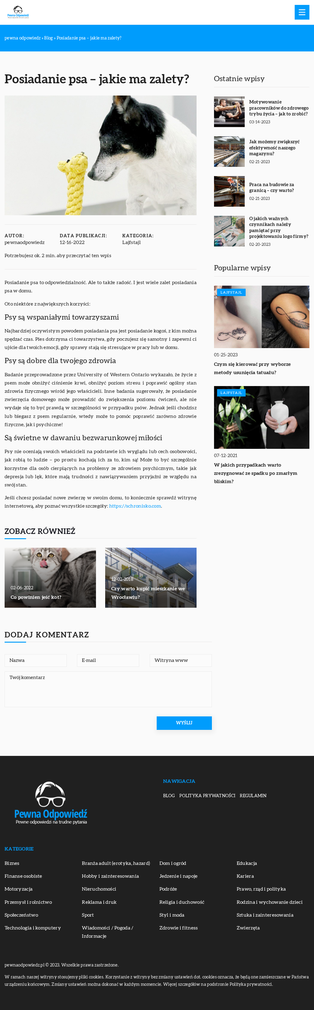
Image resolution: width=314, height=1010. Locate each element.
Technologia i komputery (33, 928)
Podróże (168, 889)
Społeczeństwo (21, 915)
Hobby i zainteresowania (110, 876)
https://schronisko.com (135, 506)
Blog (169, 796)
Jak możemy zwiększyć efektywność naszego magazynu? (274, 148)
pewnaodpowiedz (24, 242)
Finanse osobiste (23, 876)
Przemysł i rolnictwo (28, 902)
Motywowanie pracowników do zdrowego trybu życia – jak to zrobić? (279, 108)
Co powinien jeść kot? (36, 597)
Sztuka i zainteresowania (265, 915)
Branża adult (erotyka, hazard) (116, 863)
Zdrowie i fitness (178, 928)
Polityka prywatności (207, 796)
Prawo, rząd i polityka (261, 889)
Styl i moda (172, 915)
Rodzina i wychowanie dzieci (270, 902)
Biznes (12, 863)
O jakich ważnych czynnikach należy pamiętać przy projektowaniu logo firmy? (278, 227)
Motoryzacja (19, 889)
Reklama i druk (99, 902)
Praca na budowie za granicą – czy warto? (271, 187)
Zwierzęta (248, 928)
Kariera (245, 876)
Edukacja (247, 863)
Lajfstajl (131, 242)
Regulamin (253, 796)
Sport (88, 915)
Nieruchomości (99, 889)
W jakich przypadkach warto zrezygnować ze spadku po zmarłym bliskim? (256, 473)
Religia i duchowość (182, 902)
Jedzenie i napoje (178, 876)
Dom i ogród (172, 863)
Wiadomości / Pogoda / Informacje (107, 932)
